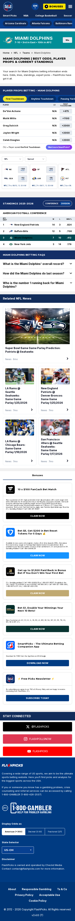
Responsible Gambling (36, 889)
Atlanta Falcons (41, 23)
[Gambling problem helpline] (31, 808)
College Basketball (46, 15)
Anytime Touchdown (42, 98)
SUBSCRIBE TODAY (37, 698)
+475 (66, 111)
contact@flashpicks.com (26, 868)
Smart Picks (10, 15)
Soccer (68, 15)
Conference (51, 203)
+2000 (66, 125)
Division (65, 203)
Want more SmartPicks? (59, 147)
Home (6, 53)
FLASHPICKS (40, 751)
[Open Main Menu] (70, 6)
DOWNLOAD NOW (37, 663)
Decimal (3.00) (35, 832)
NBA (25, 15)
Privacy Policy (24, 894)
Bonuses (37, 475)
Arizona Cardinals (15, 23)
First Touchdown (15, 98)
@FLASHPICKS (40, 726)
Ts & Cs (62, 889)
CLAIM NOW (37, 515)
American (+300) (13, 832)
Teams (26, 53)
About (12, 889)
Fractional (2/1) (55, 832)
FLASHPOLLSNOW (40, 738)
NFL (16, 53)
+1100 (65, 118)
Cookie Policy (37, 900)
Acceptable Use (49, 894)
